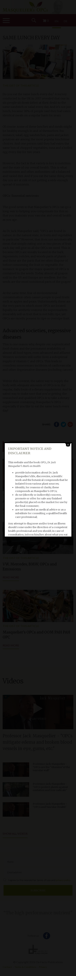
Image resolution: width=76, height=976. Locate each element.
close (68, 444)
